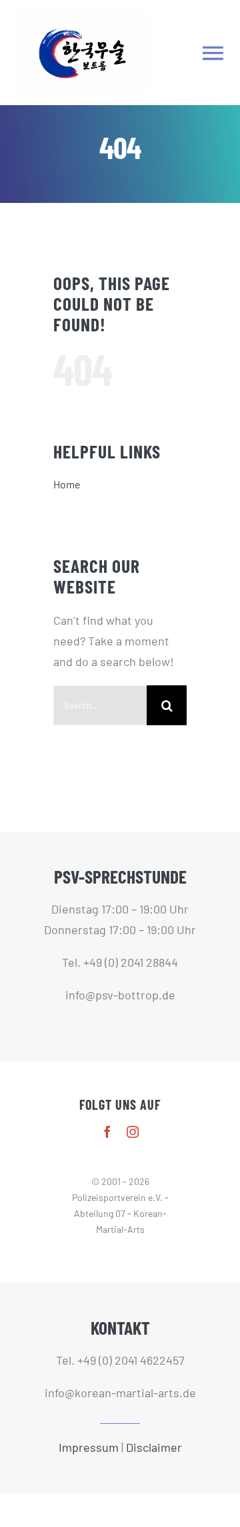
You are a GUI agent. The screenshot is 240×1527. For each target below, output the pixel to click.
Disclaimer (154, 1447)
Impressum (89, 1447)
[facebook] (107, 1132)
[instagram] (133, 1132)
